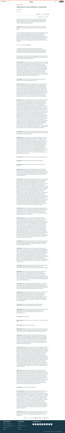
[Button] (38, 14)
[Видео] (55, 1)
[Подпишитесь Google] (33, 424)
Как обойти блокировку (22, 425)
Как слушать (20, 423)
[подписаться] (51, 424)
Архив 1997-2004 (19, 4)
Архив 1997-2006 (6, 427)
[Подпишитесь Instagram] (45, 424)
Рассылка (19, 427)
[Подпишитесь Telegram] (42, 424)
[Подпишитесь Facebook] (36, 424)
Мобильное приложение (7, 423)
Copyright (19, 429)
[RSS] (47, 424)
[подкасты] (58, 1)
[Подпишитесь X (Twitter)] (38, 424)
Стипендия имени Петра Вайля (8, 425)
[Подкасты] (49, 424)
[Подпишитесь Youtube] (40, 424)
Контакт (4, 429)
